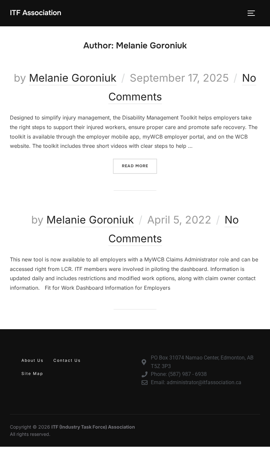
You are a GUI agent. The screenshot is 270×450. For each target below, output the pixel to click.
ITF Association (35, 12)
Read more (139, 164)
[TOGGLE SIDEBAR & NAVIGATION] (253, 13)
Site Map (32, 373)
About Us (32, 360)
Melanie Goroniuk (73, 77)
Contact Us (67, 360)
